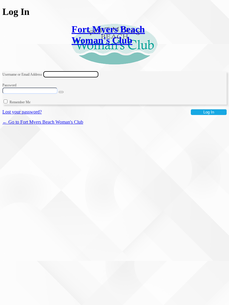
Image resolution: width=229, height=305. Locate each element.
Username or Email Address (22, 74)
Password (9, 85)
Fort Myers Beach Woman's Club (108, 35)
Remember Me (20, 102)
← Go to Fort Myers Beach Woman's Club (42, 122)
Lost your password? (22, 111)
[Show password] (61, 92)
